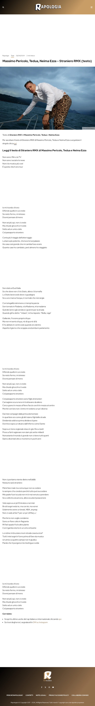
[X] (45, 687)
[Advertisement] (47, 36)
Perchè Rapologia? (15, 695)
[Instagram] (49, 687)
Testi (12, 56)
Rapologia (5, 56)
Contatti (29, 695)
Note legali (41, 695)
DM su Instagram (40, 622)
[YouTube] (53, 687)
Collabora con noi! (80, 695)
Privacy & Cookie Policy (59, 695)
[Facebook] (41, 687)
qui (15, 143)
